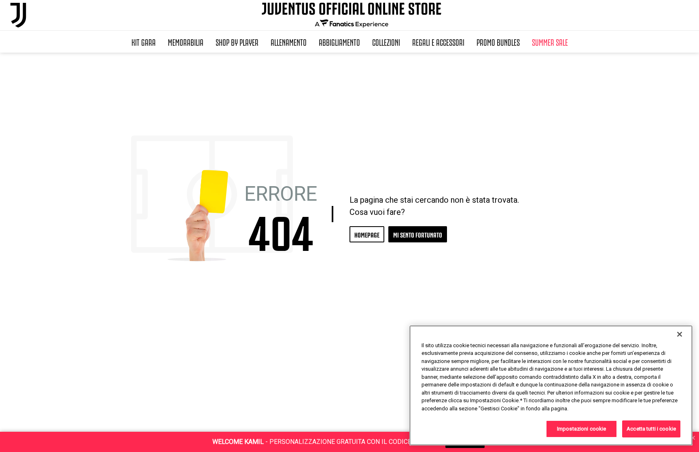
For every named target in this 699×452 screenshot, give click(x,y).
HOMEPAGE (366, 234)
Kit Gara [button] (143, 41)
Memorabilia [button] (185, 41)
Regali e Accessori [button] (438, 41)
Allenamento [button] (289, 41)
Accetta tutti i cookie (651, 429)
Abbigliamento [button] (339, 41)
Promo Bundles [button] (498, 41)
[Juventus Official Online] (18, 15)
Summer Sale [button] (550, 41)
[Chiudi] (679, 334)
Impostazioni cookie (581, 429)
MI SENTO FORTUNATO (417, 234)
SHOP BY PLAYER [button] (237, 41)
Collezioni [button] (386, 41)
